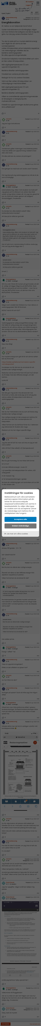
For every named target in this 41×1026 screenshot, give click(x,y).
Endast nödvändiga (20, 526)
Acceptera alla (20, 519)
